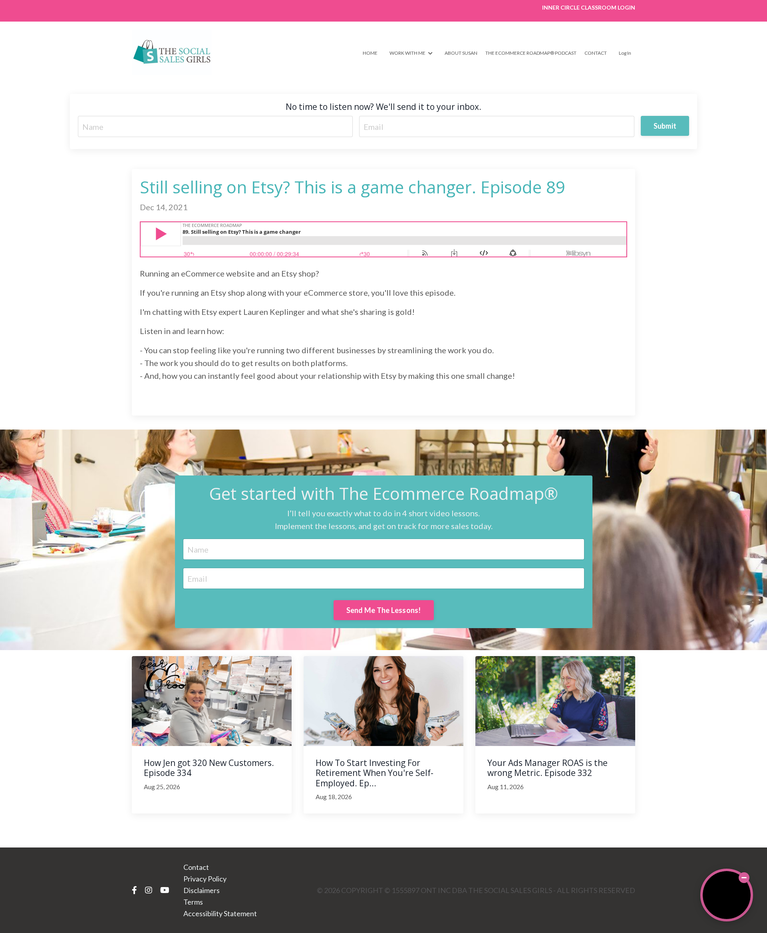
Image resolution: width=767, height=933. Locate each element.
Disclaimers (201, 890)
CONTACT (595, 53)
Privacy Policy (205, 878)
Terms (193, 901)
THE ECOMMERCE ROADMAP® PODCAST (530, 53)
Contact (196, 867)
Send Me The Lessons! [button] (383, 610)
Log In (625, 53)
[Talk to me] (726, 895)
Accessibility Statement (220, 913)
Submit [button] (665, 125)
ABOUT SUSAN (461, 53)
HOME (370, 53)
